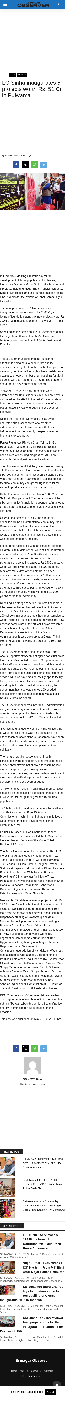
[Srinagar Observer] (33, 4)
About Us (24, 1371)
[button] (4, 4)
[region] (32, 39)
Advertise (48, 1371)
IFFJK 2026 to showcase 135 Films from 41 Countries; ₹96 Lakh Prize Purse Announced (43, 1163)
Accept (50, 1392)
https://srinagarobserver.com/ (32, 1084)
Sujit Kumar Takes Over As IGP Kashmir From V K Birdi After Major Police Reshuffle (43, 1184)
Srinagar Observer (32, 1360)
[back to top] (57, 1385)
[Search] (59, 4)
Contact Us (36, 1371)
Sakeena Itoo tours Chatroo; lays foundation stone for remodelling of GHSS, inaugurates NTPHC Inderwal (44, 1205)
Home (14, 1371)
